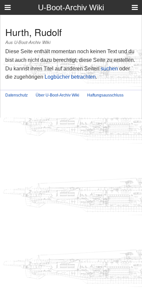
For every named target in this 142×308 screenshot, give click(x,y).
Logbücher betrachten (70, 77)
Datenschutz (16, 95)
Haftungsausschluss (105, 95)
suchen (109, 68)
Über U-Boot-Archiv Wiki (57, 95)
